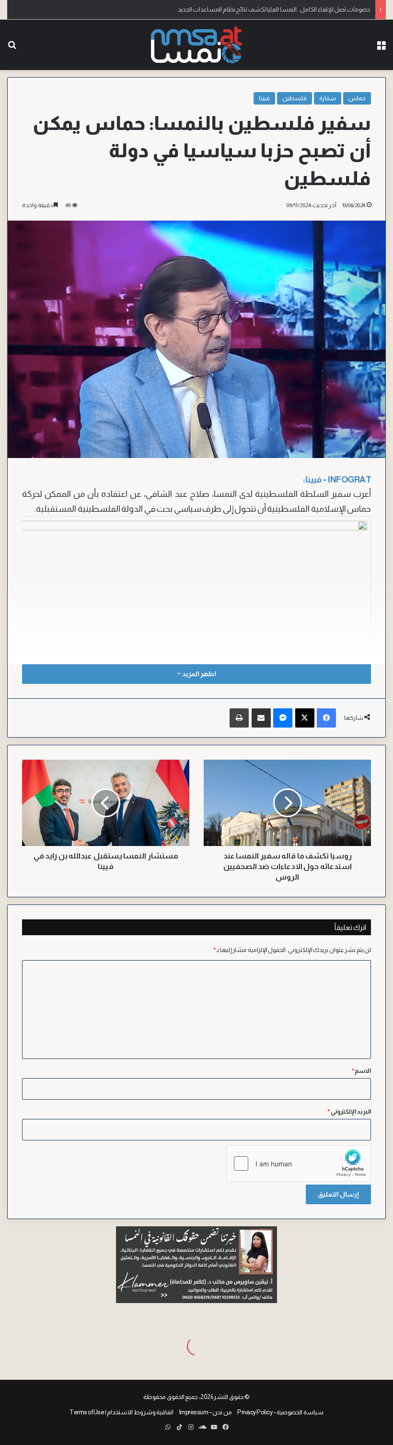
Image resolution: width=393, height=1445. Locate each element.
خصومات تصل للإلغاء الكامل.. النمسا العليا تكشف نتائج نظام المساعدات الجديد (274, 9)
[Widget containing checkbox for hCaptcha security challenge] (298, 1163)
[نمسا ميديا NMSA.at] (196, 44)
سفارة (327, 98)
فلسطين (294, 98)
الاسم (361, 1070)
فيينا (264, 98)
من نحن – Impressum (205, 1412)
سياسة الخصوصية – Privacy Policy (280, 1412)
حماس (357, 98)
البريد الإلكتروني (349, 1111)
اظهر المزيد (198, 674)
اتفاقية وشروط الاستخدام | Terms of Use (121, 1412)
